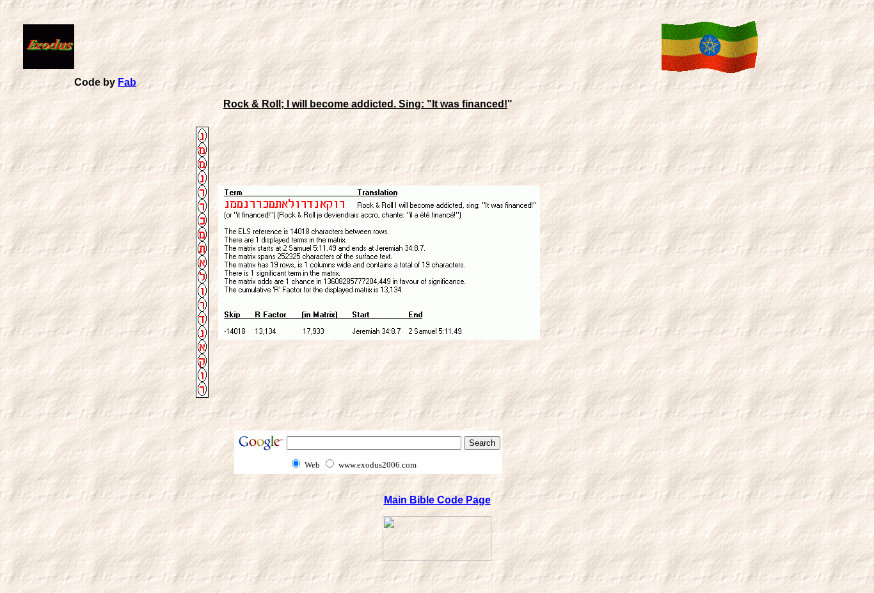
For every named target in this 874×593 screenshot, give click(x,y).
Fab (127, 82)
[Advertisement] (365, 45)
